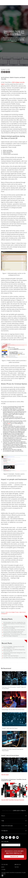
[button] (10, 845)
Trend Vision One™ (7, 810)
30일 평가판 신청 (11, 856)
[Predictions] (14, 789)
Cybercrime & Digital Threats (12, 612)
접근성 (2, 867)
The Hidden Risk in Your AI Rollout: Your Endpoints (13, 657)
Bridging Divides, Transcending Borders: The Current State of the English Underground (14, 635)
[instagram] (13, 837)
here (9, 423)
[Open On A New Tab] (10, 837)
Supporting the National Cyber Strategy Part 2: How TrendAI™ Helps (14, 653)
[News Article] (14, 764)
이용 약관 (16, 867)
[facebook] (4, 72)
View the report (5, 774)
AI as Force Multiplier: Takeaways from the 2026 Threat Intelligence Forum (13, 647)
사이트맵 (3, 869)
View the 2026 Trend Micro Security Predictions (12, 800)
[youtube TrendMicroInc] (17, 837)
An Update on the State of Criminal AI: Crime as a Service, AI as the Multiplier (13, 627)
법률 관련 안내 (17, 864)
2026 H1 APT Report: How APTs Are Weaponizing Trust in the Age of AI (13, 650)
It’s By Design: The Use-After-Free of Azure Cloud (13, 709)
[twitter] (7, 72)
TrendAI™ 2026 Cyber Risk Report (10, 655)
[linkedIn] (9, 72)
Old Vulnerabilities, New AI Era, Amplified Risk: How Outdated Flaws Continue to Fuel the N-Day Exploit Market (13, 624)
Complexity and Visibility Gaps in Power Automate (13, 629)
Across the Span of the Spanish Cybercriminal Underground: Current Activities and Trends (12, 632)
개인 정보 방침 (4, 864)
